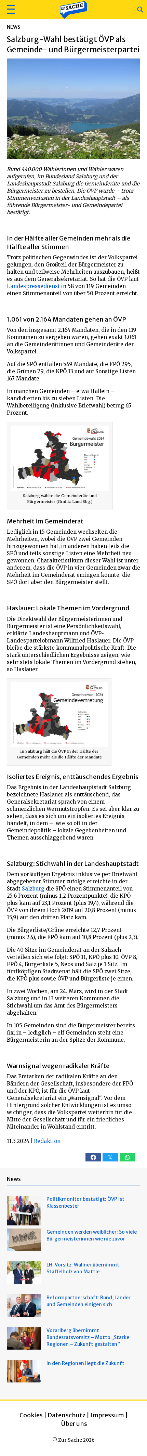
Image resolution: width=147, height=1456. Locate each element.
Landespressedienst (33, 286)
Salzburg (33, 888)
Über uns (74, 1424)
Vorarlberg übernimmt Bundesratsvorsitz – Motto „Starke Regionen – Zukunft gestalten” (87, 1337)
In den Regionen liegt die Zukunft (85, 1363)
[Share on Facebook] (93, 1157)
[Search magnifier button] (140, 9)
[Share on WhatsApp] (127, 1157)
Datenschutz (66, 1415)
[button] (10, 9)
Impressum (107, 1415)
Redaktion (47, 1141)
